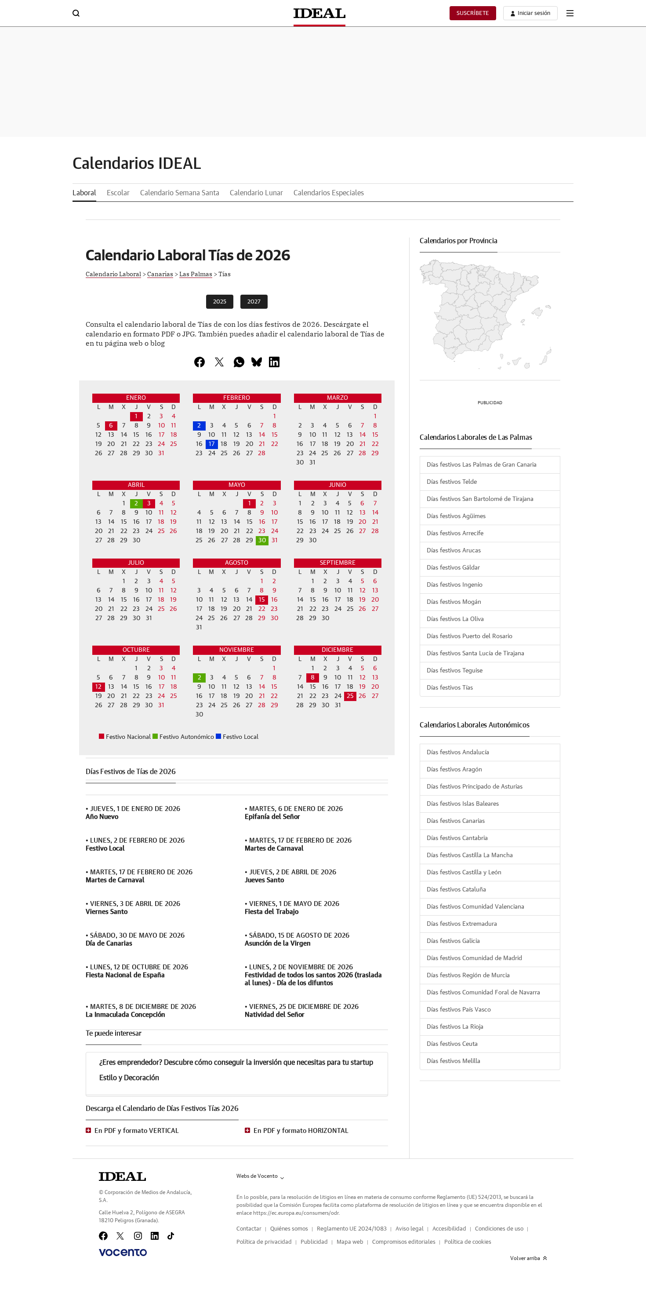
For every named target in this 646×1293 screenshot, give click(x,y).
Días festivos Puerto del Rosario (469, 636)
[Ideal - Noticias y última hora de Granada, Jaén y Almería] (319, 13)
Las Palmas (195, 273)
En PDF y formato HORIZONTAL (301, 1131)
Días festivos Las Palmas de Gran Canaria (482, 465)
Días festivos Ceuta (452, 1044)
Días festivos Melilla (453, 1061)
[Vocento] (123, 1252)
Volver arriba (525, 1258)
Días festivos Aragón (454, 770)
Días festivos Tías (450, 688)
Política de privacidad (264, 1242)
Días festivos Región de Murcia (468, 975)
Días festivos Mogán (454, 602)
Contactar (248, 1229)
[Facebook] (103, 1235)
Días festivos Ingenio (455, 585)
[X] (219, 362)
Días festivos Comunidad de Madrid (474, 958)
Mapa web (350, 1242)
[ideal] (122, 1176)
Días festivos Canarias (456, 821)
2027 (254, 302)
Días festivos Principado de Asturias (475, 787)
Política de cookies (467, 1242)
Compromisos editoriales (404, 1242)
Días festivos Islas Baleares (463, 804)
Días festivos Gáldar (453, 568)
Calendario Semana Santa (179, 193)
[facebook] (199, 362)
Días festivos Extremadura (462, 924)
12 (98, 687)
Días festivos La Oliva (455, 619)
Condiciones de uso (499, 1229)
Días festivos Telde (452, 482)
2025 (219, 302)
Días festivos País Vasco (459, 1010)
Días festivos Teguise (455, 671)
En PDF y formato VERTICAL (136, 1131)
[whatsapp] (239, 362)
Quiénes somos (289, 1229)
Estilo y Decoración (129, 1077)
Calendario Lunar (256, 193)
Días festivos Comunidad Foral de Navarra (483, 993)
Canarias (160, 273)
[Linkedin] (274, 362)
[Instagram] (138, 1236)
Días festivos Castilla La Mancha (470, 855)
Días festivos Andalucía (458, 752)
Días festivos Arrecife (455, 533)
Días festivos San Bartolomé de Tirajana (480, 499)
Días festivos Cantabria (457, 838)
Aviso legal (410, 1229)
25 (350, 696)
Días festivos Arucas (454, 551)
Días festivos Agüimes (456, 516)
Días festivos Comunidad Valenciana (475, 907)
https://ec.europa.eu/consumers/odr (295, 1213)
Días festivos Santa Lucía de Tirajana (475, 653)
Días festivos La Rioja (455, 1027)
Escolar (118, 193)
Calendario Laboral (113, 273)
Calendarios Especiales (329, 193)
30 (262, 540)
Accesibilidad (449, 1229)
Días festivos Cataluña (456, 890)
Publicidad (314, 1242)
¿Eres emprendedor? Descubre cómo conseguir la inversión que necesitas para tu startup (236, 1062)
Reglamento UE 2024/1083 (352, 1229)
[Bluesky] (256, 362)
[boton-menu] (569, 13)
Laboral (84, 193)
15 (262, 600)
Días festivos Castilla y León (464, 872)
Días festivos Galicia (453, 941)
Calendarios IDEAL (137, 164)
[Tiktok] (170, 1236)
